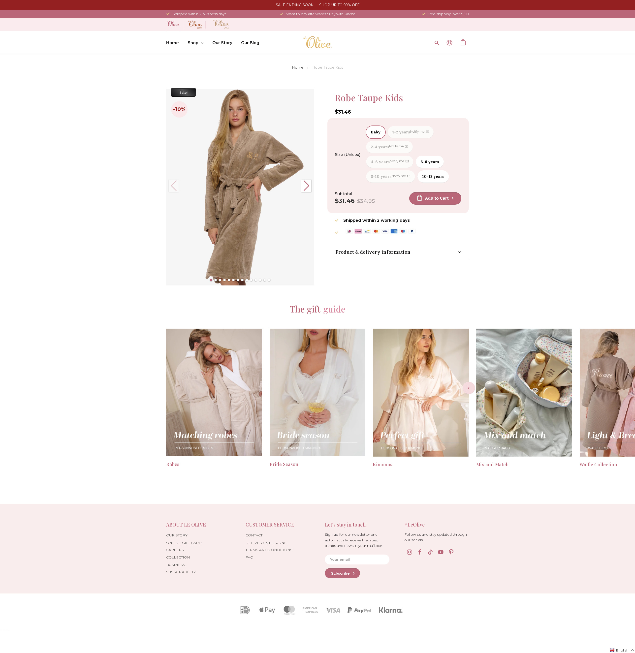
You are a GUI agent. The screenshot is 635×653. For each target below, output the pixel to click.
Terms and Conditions (269, 550)
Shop (193, 42)
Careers (175, 550)
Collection (178, 557)
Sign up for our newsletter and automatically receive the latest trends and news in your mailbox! (353, 540)
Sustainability (181, 572)
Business (175, 564)
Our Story (222, 42)
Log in (449, 42)
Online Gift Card (184, 542)
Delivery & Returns (266, 542)
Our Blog (250, 42)
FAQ (249, 557)
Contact (254, 535)
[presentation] (469, 388)
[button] (211, 280)
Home (172, 42)
